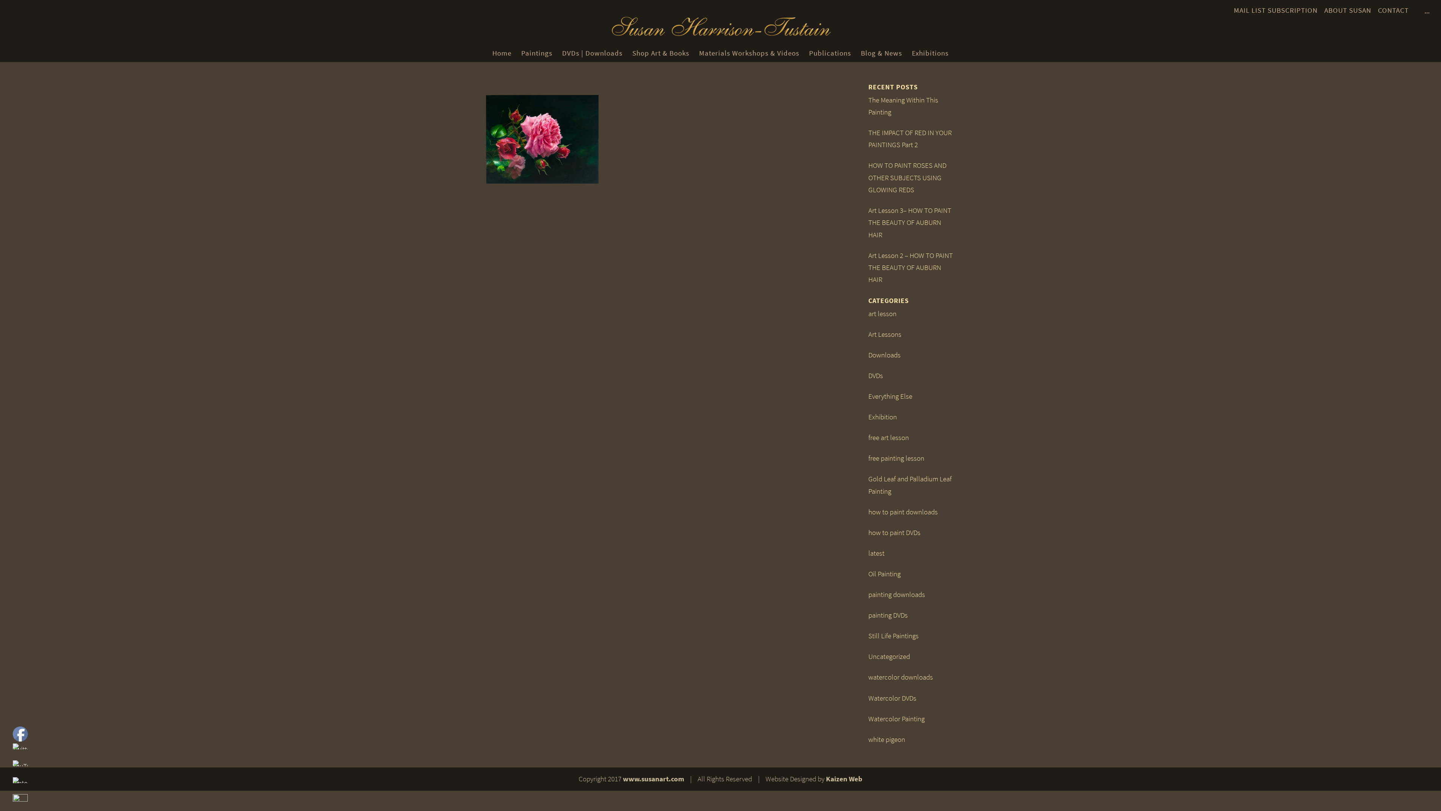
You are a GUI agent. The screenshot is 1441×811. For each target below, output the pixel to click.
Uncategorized (889, 656)
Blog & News (881, 53)
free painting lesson (896, 458)
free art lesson (888, 437)
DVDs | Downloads (592, 53)
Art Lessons (884, 334)
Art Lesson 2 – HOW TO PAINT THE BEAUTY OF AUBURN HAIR (910, 268)
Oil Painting (884, 574)
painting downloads (896, 594)
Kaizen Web (844, 779)
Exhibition (882, 417)
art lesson (882, 313)
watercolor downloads (900, 677)
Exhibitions (930, 53)
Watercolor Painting (896, 719)
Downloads (884, 355)
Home (501, 53)
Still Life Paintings (893, 636)
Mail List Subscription (1276, 10)
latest (876, 553)
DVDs (875, 375)
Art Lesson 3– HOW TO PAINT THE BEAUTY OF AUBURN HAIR (909, 223)
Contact (1393, 10)
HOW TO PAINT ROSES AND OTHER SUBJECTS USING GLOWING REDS (907, 177)
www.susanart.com (653, 779)
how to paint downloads (903, 512)
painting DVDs (888, 615)
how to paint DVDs (894, 532)
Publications (830, 53)
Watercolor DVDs (892, 698)
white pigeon (886, 739)
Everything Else (890, 396)
